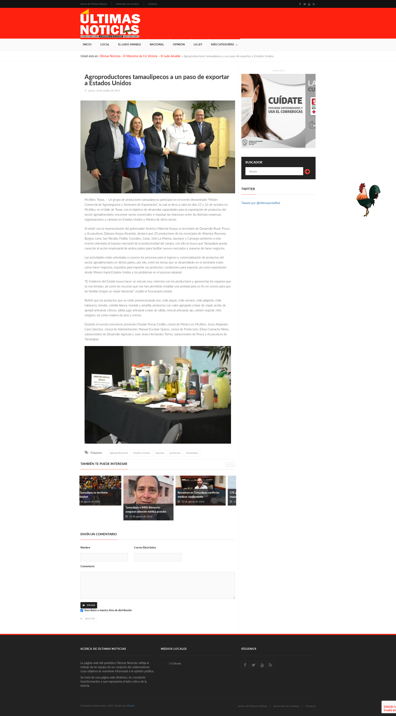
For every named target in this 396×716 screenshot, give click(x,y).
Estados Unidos (141, 453)
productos (175, 453)
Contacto (152, 4)
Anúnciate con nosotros (127, 4)
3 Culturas (175, 663)
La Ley (198, 44)
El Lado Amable (129, 44)
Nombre (85, 547)
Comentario (87, 566)
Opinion (179, 44)
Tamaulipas (192, 453)
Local (104, 44)
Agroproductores (119, 453)
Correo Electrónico (145, 547)
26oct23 (90, 618)
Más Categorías (222, 44)
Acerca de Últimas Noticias (93, 4)
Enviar (90, 605)
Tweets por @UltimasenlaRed (260, 203)
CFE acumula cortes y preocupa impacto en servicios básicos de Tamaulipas (205, 497)
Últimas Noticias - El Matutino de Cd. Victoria (128, 56)
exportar (159, 453)
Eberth (130, 705)
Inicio (87, 44)
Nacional (157, 44)
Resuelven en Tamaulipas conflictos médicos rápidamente (155, 495)
